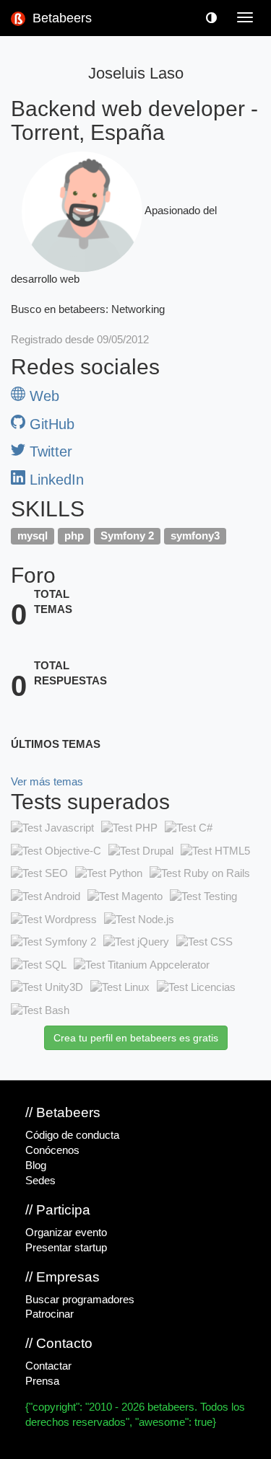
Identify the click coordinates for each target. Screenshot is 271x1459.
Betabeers (60, 18)
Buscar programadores (79, 1299)
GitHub (49, 424)
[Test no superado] (52, 829)
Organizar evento (66, 1232)
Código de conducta (72, 1135)
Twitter (48, 451)
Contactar (48, 1366)
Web (42, 396)
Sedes (40, 1180)
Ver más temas (47, 782)
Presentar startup (66, 1247)
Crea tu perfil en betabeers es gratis (135, 1038)
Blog (35, 1165)
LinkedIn (54, 480)
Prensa (42, 1381)
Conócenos (52, 1150)
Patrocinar (49, 1314)
